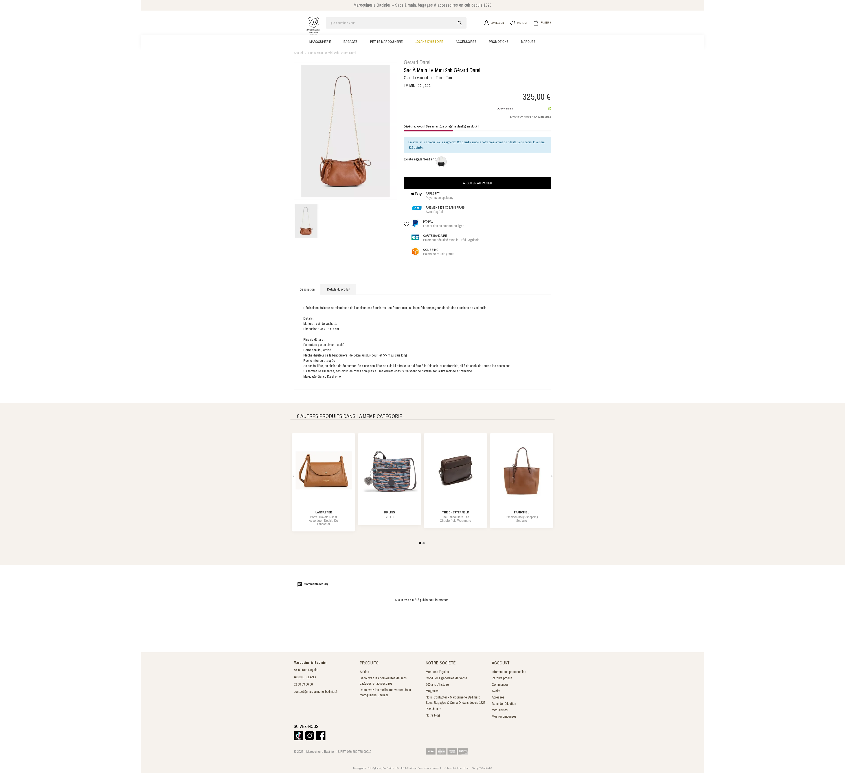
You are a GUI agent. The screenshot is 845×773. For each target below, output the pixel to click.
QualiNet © (486, 768)
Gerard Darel (417, 62)
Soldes (364, 671)
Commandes (500, 684)
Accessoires (466, 41)
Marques (528, 41)
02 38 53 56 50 (303, 684)
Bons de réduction (504, 703)
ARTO (390, 517)
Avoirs (496, 690)
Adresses (498, 697)
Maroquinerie (320, 41)
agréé (478, 768)
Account (501, 663)
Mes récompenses (504, 716)
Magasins (432, 690)
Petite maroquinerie (386, 41)
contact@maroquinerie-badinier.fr (316, 691)
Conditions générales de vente (446, 678)
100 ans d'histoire (429, 41)
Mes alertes (500, 710)
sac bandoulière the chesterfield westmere (455, 519)
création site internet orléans (457, 768)
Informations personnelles (509, 671)
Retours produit (502, 678)
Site (473, 768)
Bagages (351, 41)
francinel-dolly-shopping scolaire (521, 519)
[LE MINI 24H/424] (441, 161)
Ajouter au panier (477, 183)
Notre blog (433, 715)
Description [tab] (307, 289)
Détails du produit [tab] (338, 289)
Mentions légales (437, 671)
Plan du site (433, 708)
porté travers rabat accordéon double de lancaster (323, 520)
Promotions (499, 41)
